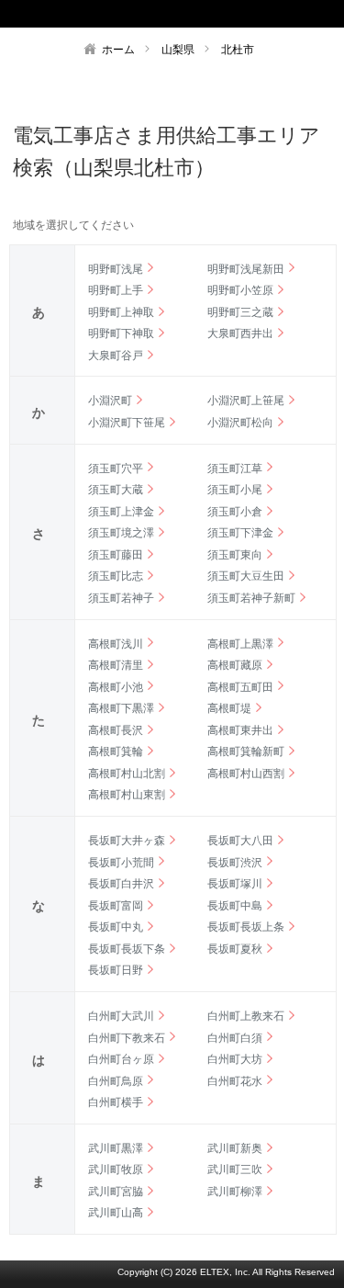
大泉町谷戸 (115, 355)
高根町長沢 (115, 730)
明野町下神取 (121, 333)
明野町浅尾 (115, 269)
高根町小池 (115, 687)
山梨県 (177, 49)
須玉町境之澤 (121, 532)
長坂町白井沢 (121, 883)
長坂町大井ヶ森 (126, 840)
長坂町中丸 (115, 927)
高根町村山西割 (245, 773)
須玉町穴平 (115, 468)
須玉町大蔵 (115, 489)
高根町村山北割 (126, 773)
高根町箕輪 (115, 751)
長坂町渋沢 (234, 862)
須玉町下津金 (240, 532)
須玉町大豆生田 (245, 576)
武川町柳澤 (234, 1191)
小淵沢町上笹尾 (245, 400)
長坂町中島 (234, 905)
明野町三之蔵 (240, 312)
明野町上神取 (121, 312)
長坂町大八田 (240, 840)
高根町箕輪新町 (245, 751)
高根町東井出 (240, 730)
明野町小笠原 (240, 290)
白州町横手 (115, 1102)
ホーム (118, 49)
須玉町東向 (234, 554)
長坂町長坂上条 (245, 927)
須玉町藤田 (115, 554)
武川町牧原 (115, 1169)
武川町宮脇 (115, 1191)
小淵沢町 (110, 400)
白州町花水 (234, 1081)
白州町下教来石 (126, 1038)
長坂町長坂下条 (126, 949)
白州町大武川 (121, 1016)
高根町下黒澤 (121, 708)
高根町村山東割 (126, 794)
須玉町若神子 (121, 598)
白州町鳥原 (115, 1081)
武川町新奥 (234, 1148)
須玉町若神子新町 (251, 598)
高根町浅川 (115, 644)
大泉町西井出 (240, 333)
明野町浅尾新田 (245, 269)
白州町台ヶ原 (121, 1059)
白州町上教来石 (245, 1016)
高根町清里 (115, 665)
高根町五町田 (240, 687)
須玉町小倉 (234, 511)
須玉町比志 (115, 576)
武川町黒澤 (115, 1148)
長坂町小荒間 (121, 862)
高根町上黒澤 (240, 644)
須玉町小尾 (234, 489)
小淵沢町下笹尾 (126, 422)
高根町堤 (229, 708)
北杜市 (237, 49)
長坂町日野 (115, 970)
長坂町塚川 (234, 883)
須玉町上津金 (121, 511)
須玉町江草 (234, 468)
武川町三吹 (234, 1169)
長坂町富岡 (115, 905)
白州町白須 (234, 1038)
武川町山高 (115, 1212)
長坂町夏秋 (234, 949)
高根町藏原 (234, 665)
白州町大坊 (234, 1059)
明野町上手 (115, 290)
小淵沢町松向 (240, 422)
